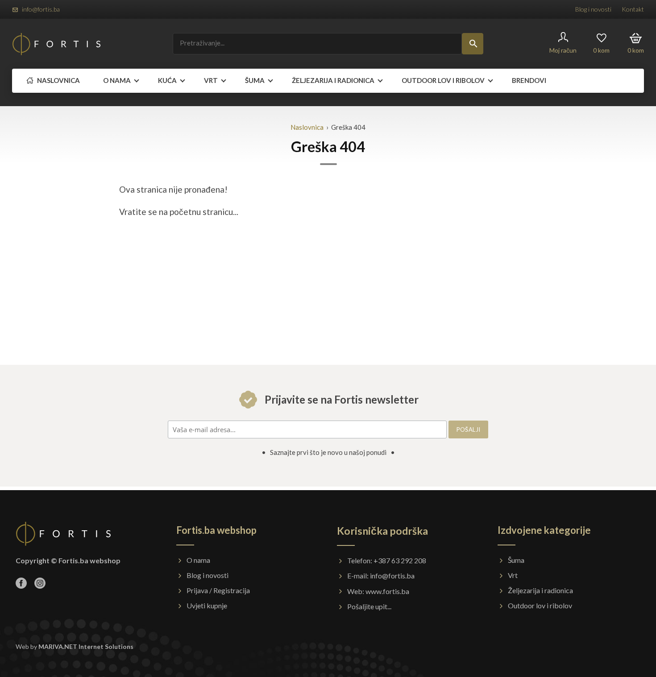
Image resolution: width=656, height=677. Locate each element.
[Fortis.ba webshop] (56, 44)
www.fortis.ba (387, 591)
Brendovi (529, 80)
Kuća (167, 80)
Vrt (211, 80)
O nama (117, 80)
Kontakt (633, 9)
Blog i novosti (593, 9)
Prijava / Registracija (218, 590)
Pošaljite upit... (369, 606)
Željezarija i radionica (333, 80)
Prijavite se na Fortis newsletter (340, 399)
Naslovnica (58, 80)
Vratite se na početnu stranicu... (178, 211)
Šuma (255, 80)
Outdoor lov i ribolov (540, 605)
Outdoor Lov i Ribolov (443, 80)
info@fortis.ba (41, 9)
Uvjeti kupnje (207, 605)
